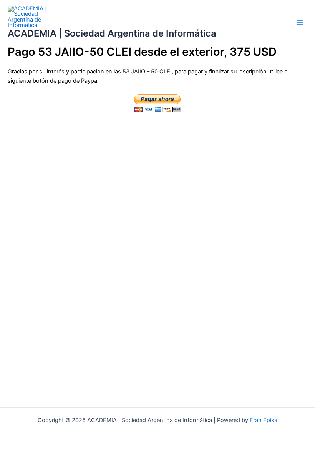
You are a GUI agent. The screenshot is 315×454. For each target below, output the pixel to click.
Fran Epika (263, 420)
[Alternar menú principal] (299, 22)
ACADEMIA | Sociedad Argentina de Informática (112, 33)
